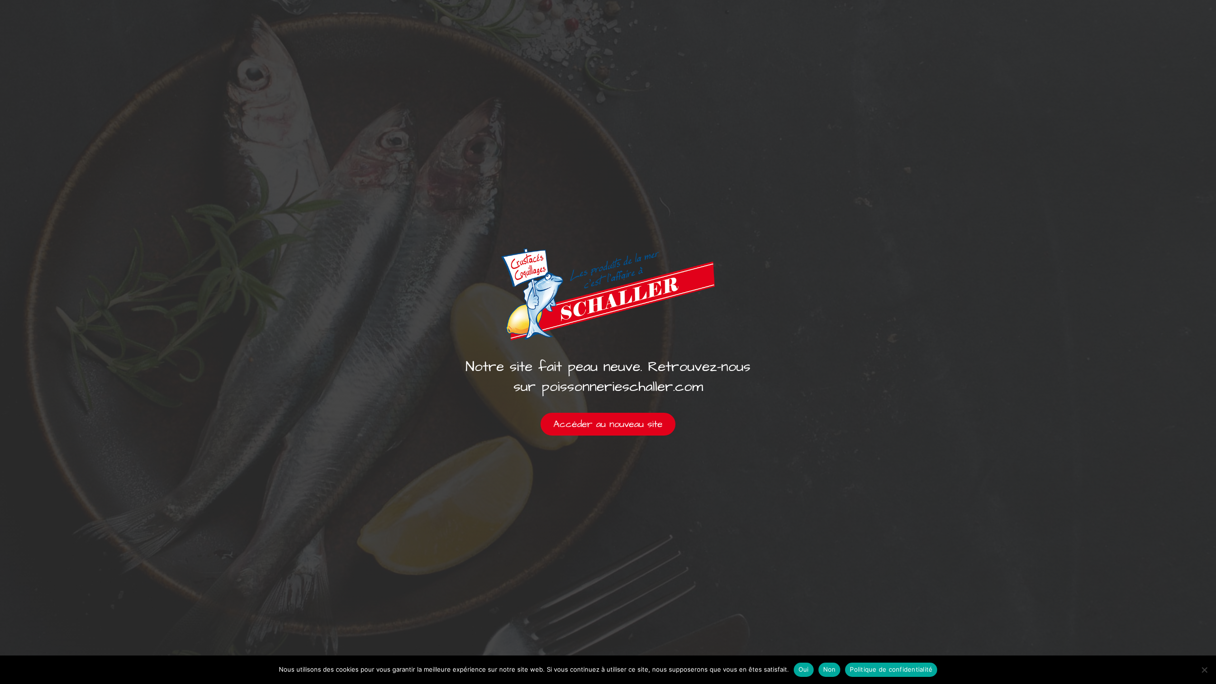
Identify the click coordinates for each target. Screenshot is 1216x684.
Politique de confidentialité (891, 669)
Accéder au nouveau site (608, 424)
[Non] (1204, 669)
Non (829, 669)
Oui (803, 669)
